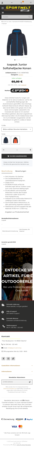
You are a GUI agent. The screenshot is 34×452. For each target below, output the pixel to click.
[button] (12, 2)
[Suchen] (30, 17)
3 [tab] (17, 59)
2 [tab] (16, 59)
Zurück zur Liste (6, 21)
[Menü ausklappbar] (3, 8)
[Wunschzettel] (31, 3)
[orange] (15, 140)
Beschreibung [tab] (7, 171)
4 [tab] (19, 59)
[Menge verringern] (4, 150)
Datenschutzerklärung (9, 388)
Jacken (21, 75)
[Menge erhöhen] (30, 150)
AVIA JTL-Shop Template (24, 445)
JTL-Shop (13, 445)
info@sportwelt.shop (14, 348)
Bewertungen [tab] (20, 171)
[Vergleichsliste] (21, 3)
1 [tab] (14, 59)
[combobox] (17, 129)
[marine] (6, 140)
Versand (23, 85)
